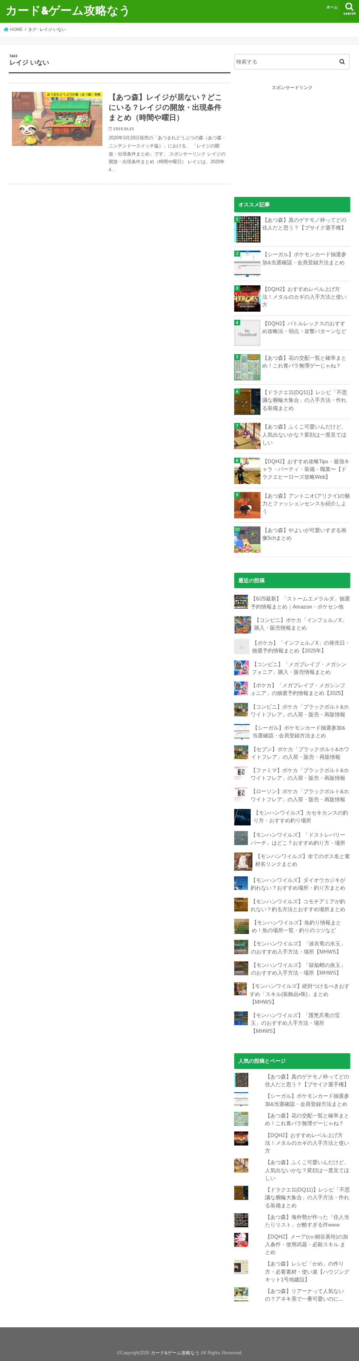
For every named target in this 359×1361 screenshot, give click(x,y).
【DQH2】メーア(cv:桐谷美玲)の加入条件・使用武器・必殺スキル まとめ (306, 1244)
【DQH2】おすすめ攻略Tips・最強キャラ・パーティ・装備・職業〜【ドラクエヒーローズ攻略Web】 (306, 469)
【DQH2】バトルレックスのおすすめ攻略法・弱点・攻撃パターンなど (304, 327)
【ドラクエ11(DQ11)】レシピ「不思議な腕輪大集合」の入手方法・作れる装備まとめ (304, 400)
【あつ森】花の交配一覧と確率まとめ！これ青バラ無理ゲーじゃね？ (304, 362)
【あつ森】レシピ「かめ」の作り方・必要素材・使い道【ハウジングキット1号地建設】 (307, 1271)
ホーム (332, 7)
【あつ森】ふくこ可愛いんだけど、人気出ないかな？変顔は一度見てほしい (304, 434)
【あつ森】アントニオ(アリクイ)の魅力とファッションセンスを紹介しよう (306, 503)
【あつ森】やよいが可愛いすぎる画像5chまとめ (304, 534)
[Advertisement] (292, 135)
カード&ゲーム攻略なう (68, 10)
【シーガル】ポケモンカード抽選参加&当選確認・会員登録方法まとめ (304, 258)
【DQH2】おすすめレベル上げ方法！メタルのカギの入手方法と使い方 (304, 296)
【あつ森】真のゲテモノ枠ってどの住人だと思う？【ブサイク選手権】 (304, 224)
